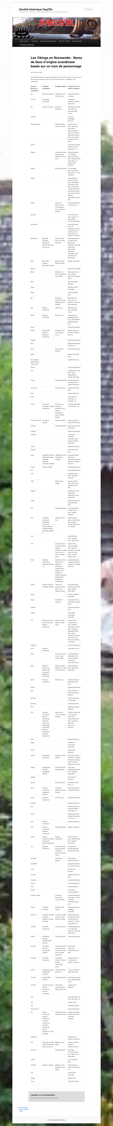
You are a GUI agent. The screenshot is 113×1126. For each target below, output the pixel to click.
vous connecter (40, 1098)
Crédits (21, 1111)
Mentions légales (23, 1109)
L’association (34, 41)
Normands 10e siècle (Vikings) (48, 41)
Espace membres (24, 41)
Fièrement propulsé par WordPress (56, 1120)
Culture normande (77, 41)
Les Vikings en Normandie (27, 45)
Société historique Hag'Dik (35, 9)
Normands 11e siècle (64, 41)
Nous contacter (23, 1107)
